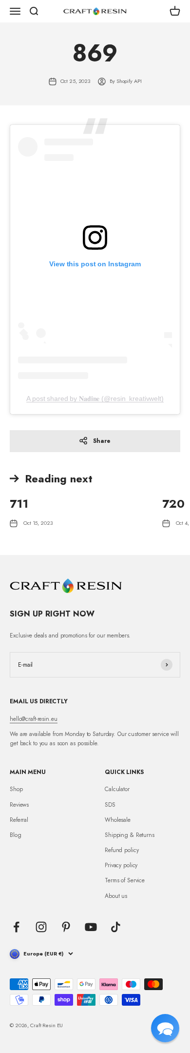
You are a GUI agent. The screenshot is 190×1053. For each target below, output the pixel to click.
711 (19, 503)
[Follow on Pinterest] (66, 927)
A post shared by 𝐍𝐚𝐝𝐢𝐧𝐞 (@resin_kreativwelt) (95, 398)
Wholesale (118, 819)
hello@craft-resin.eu (33, 719)
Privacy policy (121, 865)
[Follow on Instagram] (41, 927)
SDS (110, 804)
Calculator (117, 789)
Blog (15, 835)
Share (101, 441)
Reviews (19, 804)
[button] (165, 1028)
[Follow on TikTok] (115, 927)
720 (173, 503)
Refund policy (121, 850)
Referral (19, 819)
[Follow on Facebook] (16, 927)
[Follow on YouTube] (90, 927)
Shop (16, 789)
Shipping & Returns (129, 835)
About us (116, 896)
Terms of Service (125, 880)
